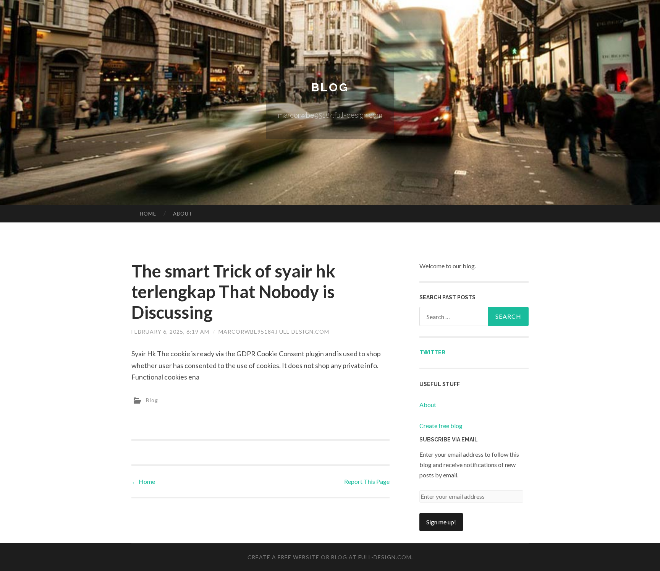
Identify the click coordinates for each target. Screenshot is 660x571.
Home (148, 214)
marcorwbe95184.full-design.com (273, 331)
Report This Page (367, 481)
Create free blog (441, 425)
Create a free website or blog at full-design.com (329, 557)
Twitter (432, 352)
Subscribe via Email (448, 439)
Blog (330, 87)
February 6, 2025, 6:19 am (170, 331)
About (182, 214)
